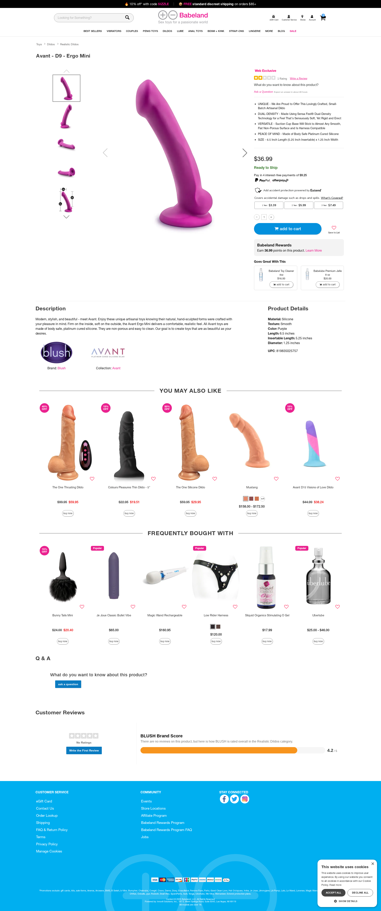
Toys (39, 44)
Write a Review (298, 78)
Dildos (51, 44)
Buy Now (67, 513)
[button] (245, 152)
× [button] (372, 863)
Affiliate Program (154, 815)
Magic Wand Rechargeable (164, 615)
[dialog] (347, 883)
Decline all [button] (360, 892)
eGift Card (44, 801)
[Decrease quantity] (256, 217)
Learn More (314, 250)
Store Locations (153, 808)
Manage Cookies (49, 851)
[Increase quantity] (271, 217)
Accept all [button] (333, 892)
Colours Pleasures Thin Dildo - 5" (129, 487)
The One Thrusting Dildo (67, 487)
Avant (116, 368)
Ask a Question (263, 91)
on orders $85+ (217, 4)
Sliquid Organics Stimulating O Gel (267, 615)
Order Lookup (47, 815)
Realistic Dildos (69, 44)
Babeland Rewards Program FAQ (166, 830)
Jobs (145, 837)
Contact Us (45, 808)
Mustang (252, 487)
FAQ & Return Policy (52, 830)
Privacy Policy (47, 844)
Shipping (43, 823)
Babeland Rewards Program (162, 823)
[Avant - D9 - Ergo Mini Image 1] (175, 153)
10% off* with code (147, 4)
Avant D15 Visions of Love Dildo (313, 487)
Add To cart (290, 228)
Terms (40, 837)
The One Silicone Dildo (190, 487)
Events (146, 801)
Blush (62, 368)
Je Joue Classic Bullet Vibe (114, 615)
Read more (335, 884)
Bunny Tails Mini (62, 615)
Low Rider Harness (216, 615)
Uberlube (318, 615)
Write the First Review (84, 750)
